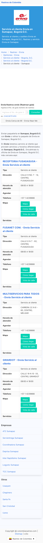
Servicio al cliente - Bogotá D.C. (17, 60)
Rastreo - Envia (17, 52)
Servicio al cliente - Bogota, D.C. (18, 58)
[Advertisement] (21, 86)
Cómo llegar (28, 209)
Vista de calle (29, 214)
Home (4, 52)
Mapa (25, 204)
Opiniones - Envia (11, 55)
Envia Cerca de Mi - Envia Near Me (21, 121)
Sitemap (18, 534)
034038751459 (10, 116)
